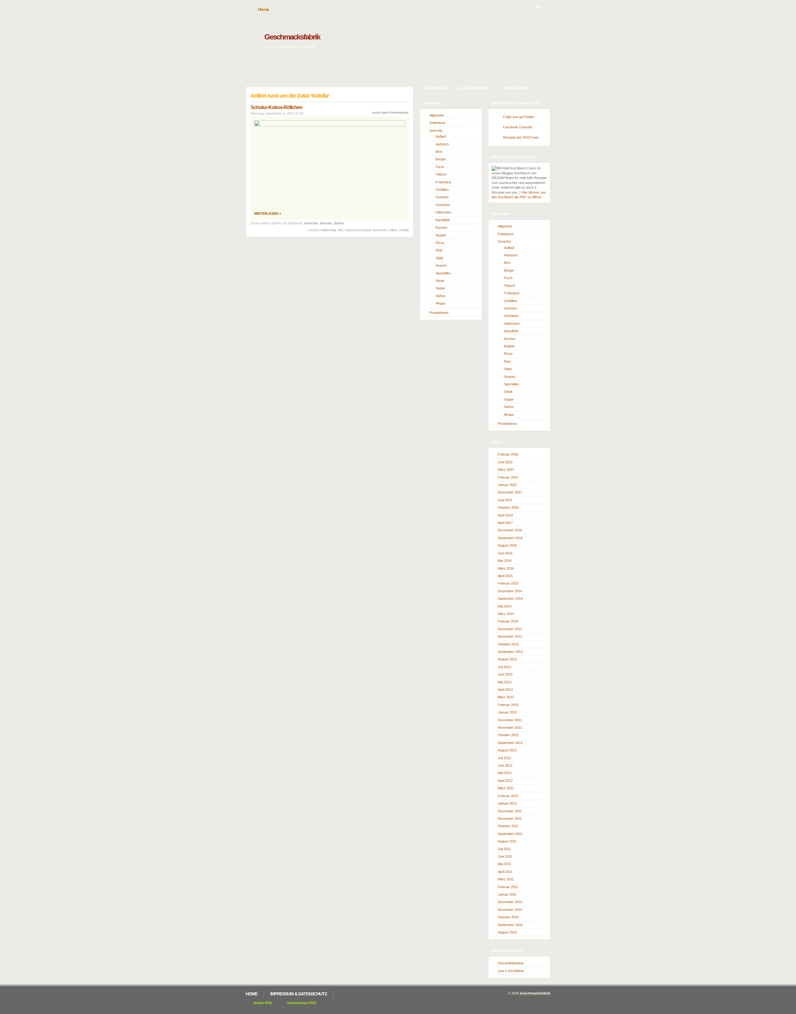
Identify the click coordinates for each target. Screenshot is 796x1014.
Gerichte (311, 223)
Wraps (441, 303)
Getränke (443, 205)
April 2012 (505, 780)
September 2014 (510, 598)
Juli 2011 (504, 849)
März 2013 (506, 697)
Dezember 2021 (510, 492)
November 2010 (510, 909)
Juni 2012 (505, 765)
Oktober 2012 (508, 735)
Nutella (404, 230)
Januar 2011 (507, 894)
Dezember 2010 (510, 902)
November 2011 (510, 818)
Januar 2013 (507, 712)
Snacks (326, 223)
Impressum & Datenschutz (298, 993)
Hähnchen (443, 212)
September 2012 (510, 743)
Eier (340, 230)
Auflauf (441, 136)
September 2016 (510, 538)
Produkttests (439, 312)
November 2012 (510, 727)
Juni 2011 (505, 856)
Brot (439, 152)
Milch (393, 230)
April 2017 (505, 523)
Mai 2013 (504, 682)
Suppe (440, 288)
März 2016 (506, 568)
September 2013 (510, 652)
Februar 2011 (508, 887)
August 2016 (507, 545)
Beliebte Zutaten (515, 88)
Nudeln (441, 235)
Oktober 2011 (508, 826)
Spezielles (443, 273)
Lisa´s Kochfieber (511, 971)
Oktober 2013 (508, 644)
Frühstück (443, 182)
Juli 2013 (504, 667)
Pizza (440, 243)
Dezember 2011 (510, 811)
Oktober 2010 (508, 917)
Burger (441, 159)
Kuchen (441, 227)
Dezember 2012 (510, 720)
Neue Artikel (436, 88)
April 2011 (505, 872)
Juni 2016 (505, 553)
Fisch (440, 167)
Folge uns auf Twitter (519, 117)
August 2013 (507, 659)
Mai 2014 (504, 606)
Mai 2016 (504, 560)
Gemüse (442, 197)
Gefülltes (442, 189)
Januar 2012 (507, 803)
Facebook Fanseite (517, 127)
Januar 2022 (507, 485)
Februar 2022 (508, 477)
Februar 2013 (508, 705)
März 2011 (506, 879)
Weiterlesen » (267, 213)
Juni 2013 (505, 674)
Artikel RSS (262, 1003)
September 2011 (510, 834)
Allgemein (436, 115)
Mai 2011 (504, 864)
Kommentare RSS (301, 1003)
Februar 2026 (508, 454)
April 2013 (505, 689)
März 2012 (506, 788)
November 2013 (510, 636)
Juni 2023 (505, 462)
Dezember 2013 (510, 629)
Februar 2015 (508, 583)
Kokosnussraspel (358, 230)
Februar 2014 (508, 621)
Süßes (339, 223)
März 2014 (506, 614)
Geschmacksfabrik (292, 37)
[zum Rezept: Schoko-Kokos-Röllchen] (329, 125)
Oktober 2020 (508, 507)
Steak (440, 280)
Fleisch (441, 174)
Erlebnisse (437, 123)
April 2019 (505, 515)
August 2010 (507, 932)
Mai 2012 (504, 773)
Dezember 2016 (510, 530)
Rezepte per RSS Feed (520, 137)
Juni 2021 (505, 500)
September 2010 (510, 925)
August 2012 (507, 750)
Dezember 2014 (510, 591)
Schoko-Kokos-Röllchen (276, 107)
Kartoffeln (443, 220)
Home (263, 9)
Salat (439, 258)
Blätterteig (328, 230)
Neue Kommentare (474, 88)
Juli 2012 (504, 758)
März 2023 (506, 469)
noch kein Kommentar (390, 112)
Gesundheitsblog (510, 963)
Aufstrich (442, 144)
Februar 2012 (508, 796)
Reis (439, 250)
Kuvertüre (380, 230)
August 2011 (507, 841)
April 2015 (505, 576)
